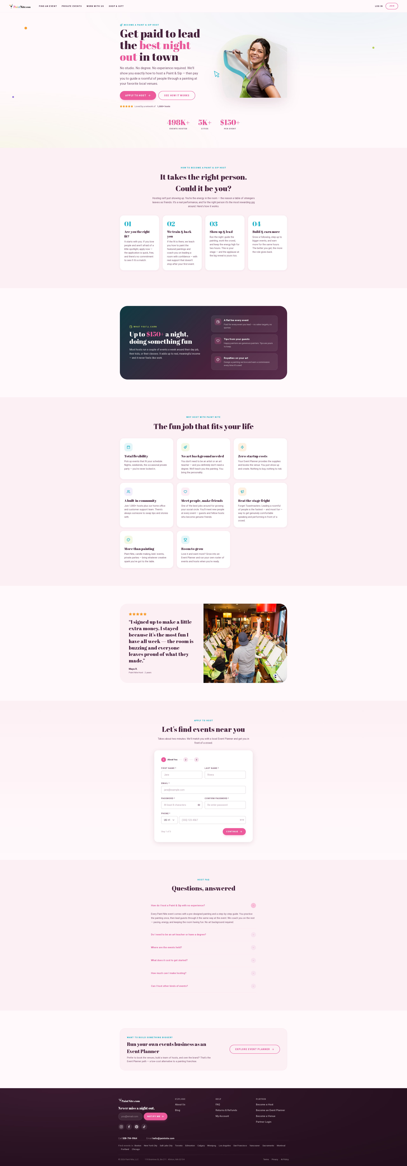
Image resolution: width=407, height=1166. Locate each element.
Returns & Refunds (226, 1110)
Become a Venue (265, 1116)
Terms (266, 1159)
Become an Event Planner (270, 1110)
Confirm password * (217, 798)
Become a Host (264, 1104)
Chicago (136, 1149)
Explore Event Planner (252, 1049)
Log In (379, 6)
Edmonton (190, 1145)
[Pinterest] (137, 1127)
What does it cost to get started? (169, 960)
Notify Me (153, 1116)
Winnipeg (211, 1145)
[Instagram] (121, 1127)
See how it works (177, 95)
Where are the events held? (166, 947)
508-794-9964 (129, 1138)
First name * (168, 768)
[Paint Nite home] (20, 6)
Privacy (275, 1159)
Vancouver (255, 1145)
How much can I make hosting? (168, 973)
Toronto (179, 1145)
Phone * (165, 813)
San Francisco (240, 1145)
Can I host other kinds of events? (169, 986)
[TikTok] (144, 1127)
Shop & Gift (116, 6)
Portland (125, 1149)
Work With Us (95, 6)
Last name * (212, 768)
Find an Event (48, 6)
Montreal (281, 1145)
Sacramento (268, 1145)
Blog (177, 1110)
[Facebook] (129, 1127)
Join (391, 6)
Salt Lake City (166, 1145)
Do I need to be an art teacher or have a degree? (178, 934)
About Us (180, 1104)
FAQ (218, 1104)
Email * (165, 783)
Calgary (201, 1145)
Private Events (72, 6)
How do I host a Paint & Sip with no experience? (178, 905)
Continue (232, 831)
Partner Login (263, 1121)
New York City (150, 1145)
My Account (222, 1116)
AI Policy (285, 1159)
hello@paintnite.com (163, 1138)
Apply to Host (135, 95)
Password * (168, 798)
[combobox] (169, 820)
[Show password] (199, 805)
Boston (138, 1145)
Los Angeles (225, 1145)
